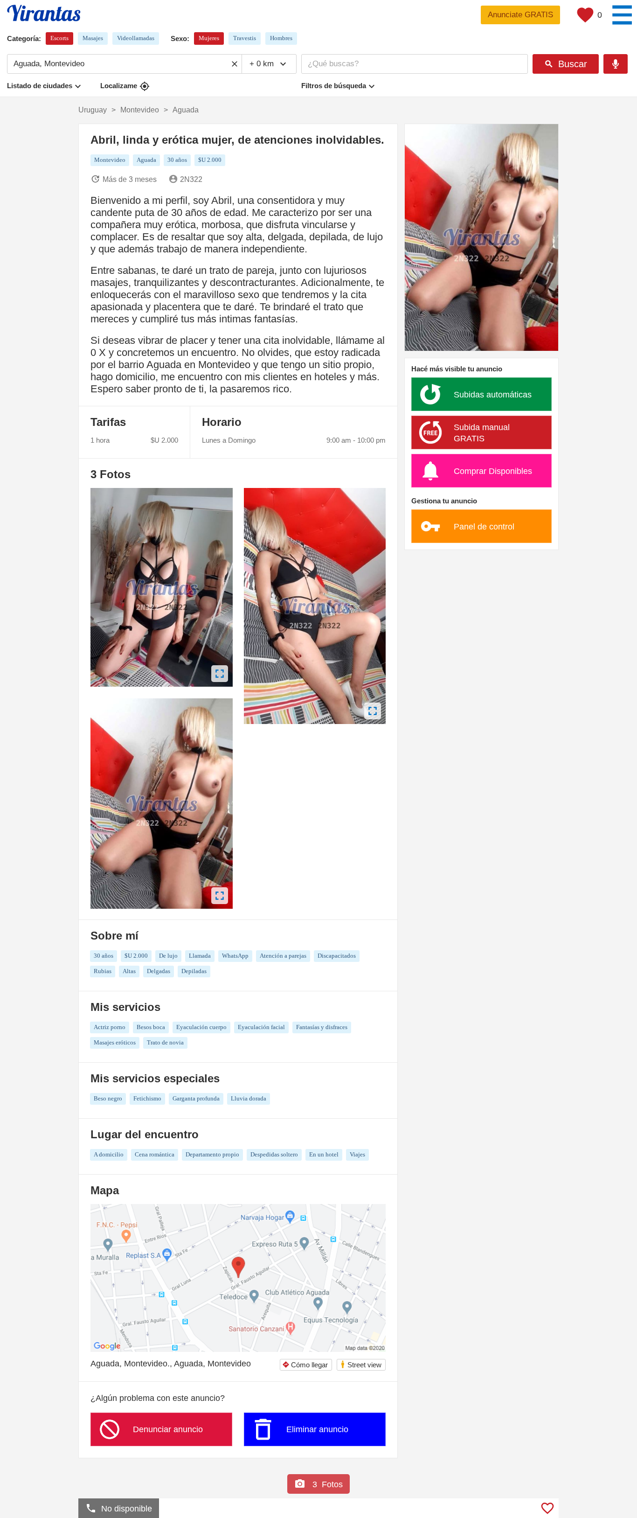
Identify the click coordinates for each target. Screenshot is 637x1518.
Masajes (93, 38)
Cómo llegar (305, 1365)
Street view (360, 1364)
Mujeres (209, 38)
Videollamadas (135, 38)
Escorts (59, 38)
